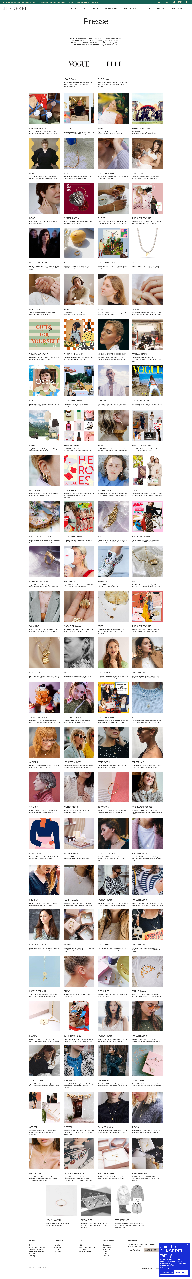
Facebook (78, 44)
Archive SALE (130, 8)
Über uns (160, 8)
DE (159, 2)
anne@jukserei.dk (105, 40)
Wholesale (58, 1247)
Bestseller (71, 8)
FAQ (31, 1245)
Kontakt (57, 1245)
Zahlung (32, 1256)
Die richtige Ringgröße (37, 1247)
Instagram (113, 42)
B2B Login (57, 1251)
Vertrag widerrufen (85, 1251)
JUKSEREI (43, 1267)
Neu (83, 8)
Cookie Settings (147, 1268)
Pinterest (106, 1249)
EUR (166, 2)
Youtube (106, 1256)
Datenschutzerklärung (87, 1247)
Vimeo (105, 1253)
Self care (145, 8)
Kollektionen (111, 8)
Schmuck (94, 8)
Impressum (83, 1249)
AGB (80, 1245)
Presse (56, 1249)
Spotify (105, 1251)
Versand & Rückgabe (37, 1249)
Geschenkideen (178, 8)
